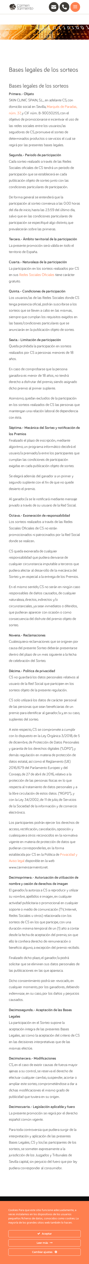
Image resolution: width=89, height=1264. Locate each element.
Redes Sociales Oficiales (36, 275)
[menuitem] (52, 7)
